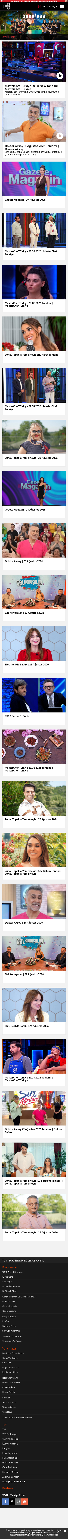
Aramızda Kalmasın (11, 1286)
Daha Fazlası (7, 1488)
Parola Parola (8, 1392)
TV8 (4, 1429)
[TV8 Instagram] (18, 1501)
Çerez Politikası (9, 1467)
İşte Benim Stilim (10, 1372)
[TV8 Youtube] (24, 1501)
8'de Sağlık (7, 1281)
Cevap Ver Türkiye (10, 1358)
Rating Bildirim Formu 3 (13, 1481)
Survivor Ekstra (9, 1326)
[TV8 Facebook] (5, 1501)
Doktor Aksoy (8, 1301)
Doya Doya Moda (10, 1367)
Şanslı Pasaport (9, 1402)
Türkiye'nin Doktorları (12, 1336)
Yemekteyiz (7, 1412)
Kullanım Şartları (10, 1472)
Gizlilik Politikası (10, 1462)
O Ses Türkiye (8, 1387)
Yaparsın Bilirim (9, 1407)
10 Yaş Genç (7, 1277)
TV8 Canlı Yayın (49, 6)
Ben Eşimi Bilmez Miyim (13, 1353)
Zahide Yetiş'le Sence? (12, 1341)
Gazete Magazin (9, 1306)
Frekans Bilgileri (10, 1457)
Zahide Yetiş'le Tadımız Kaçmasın (17, 1417)
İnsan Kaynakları (10, 1453)
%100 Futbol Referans (12, 1272)
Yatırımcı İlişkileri (10, 1439)
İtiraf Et (5, 1321)
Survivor (6, 1397)
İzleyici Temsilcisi (10, 1443)
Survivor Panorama (11, 1330)
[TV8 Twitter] (12, 1501)
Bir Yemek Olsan (9, 1291)
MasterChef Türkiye (11, 1382)
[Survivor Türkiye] (34, 25)
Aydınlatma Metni (10, 1476)
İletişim (5, 1448)
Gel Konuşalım (9, 1311)
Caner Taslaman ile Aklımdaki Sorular (19, 1296)
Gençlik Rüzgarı (9, 1316)
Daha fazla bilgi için (50, 1535)
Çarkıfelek (6, 1362)
